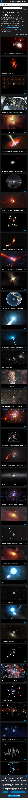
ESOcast (6, 21)
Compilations (14, 19)
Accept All (5, 792)
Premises (3, 27)
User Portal (18, 1)
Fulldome (11, 23)
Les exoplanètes (20, 21)
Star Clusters (13, 29)
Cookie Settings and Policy (14, 795)
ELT (2, 21)
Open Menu (5, 4)
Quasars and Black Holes (13, 27)
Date (26, 34)
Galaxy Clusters (5, 25)
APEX (20, 17)
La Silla (12, 25)
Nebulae (17, 25)
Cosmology (21, 19)
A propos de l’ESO (10, 17)
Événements (12, 21)
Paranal (23, 25)
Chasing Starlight (5, 19)
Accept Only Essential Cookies (18, 792)
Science (13, 1)
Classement (21, 34)
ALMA (17, 17)
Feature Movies (4, 23)
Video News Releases (6, 31)
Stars (19, 29)
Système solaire (5, 29)
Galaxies (17, 23)
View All (3, 17)
